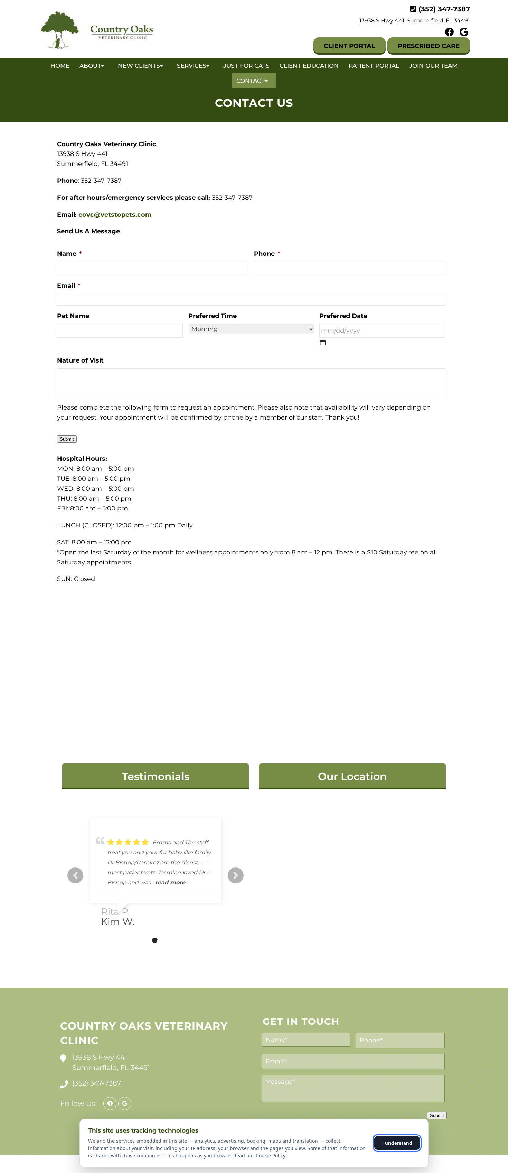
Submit (67, 439)
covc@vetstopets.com (115, 214)
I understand (397, 1143)
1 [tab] (134, 940)
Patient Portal (374, 65)
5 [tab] (175, 940)
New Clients (139, 65)
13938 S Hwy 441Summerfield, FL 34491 (111, 1062)
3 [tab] (155, 940)
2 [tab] (144, 940)
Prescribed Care (429, 46)
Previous (75, 875)
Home (59, 65)
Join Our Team (433, 65)
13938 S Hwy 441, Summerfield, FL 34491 (414, 20)
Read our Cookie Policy (259, 1155)
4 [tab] (165, 940)
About (90, 65)
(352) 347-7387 (444, 9)
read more (170, 882)
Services (191, 65)
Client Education (309, 65)
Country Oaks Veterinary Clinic (144, 1033)
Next (236, 875)
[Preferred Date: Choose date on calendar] (322, 342)
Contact (250, 80)
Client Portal (349, 46)
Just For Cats (246, 65)
